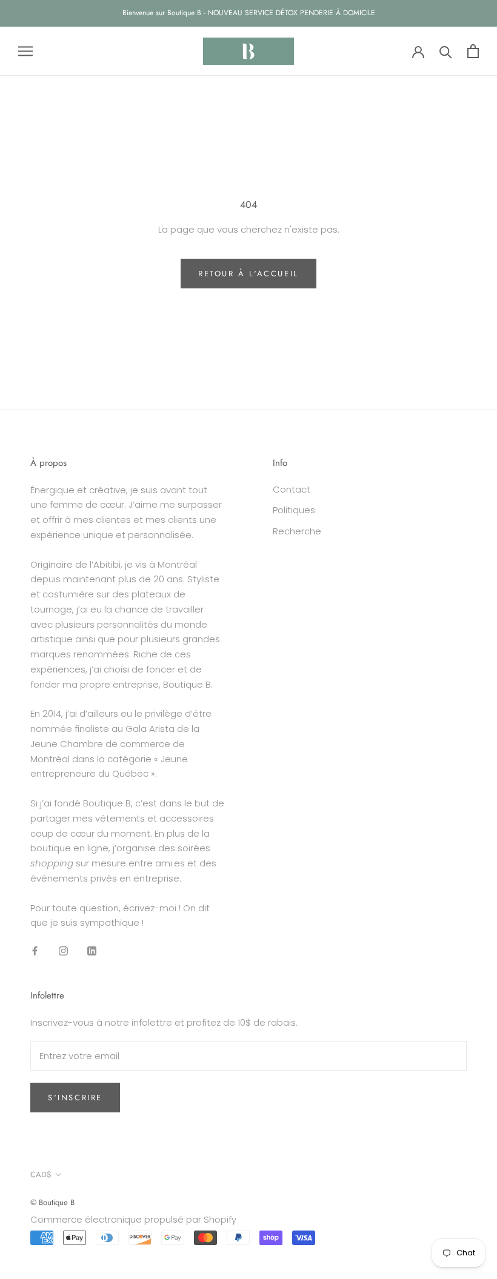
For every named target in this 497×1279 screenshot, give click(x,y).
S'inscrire (75, 1097)
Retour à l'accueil (248, 273)
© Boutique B (52, 1202)
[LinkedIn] (91, 950)
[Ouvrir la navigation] (25, 51)
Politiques (294, 509)
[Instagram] (63, 950)
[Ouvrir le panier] (473, 51)
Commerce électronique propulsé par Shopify (133, 1219)
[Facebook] (34, 950)
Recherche (297, 531)
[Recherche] (445, 51)
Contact (291, 489)
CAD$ (41, 1174)
